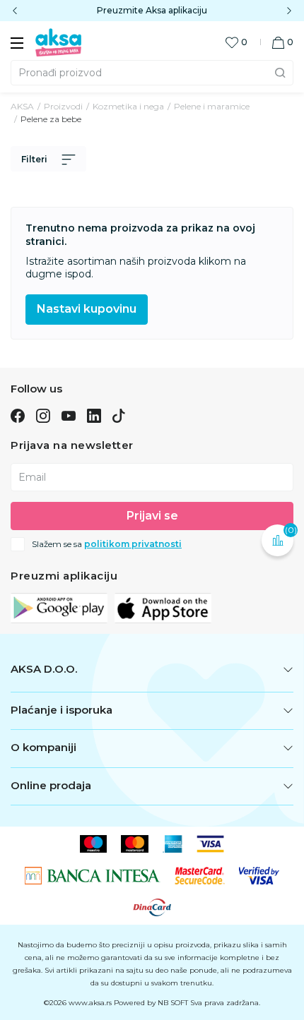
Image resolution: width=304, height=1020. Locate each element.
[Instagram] (42, 415)
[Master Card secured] (199, 875)
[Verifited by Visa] (259, 875)
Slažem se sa (107, 544)
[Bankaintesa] (93, 875)
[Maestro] (93, 843)
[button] (282, 42)
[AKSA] (58, 41)
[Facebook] (18, 415)
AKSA (22, 106)
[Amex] (173, 843)
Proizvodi (63, 106)
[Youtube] (68, 415)
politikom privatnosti (133, 544)
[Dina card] (152, 907)
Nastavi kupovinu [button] (86, 309)
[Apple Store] (163, 607)
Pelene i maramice (212, 106)
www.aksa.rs (90, 1002)
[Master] (134, 843)
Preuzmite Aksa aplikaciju (152, 10)
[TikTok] (119, 415)
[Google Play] (59, 607)
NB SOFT (173, 1002)
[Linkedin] (94, 415)
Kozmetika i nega (128, 106)
